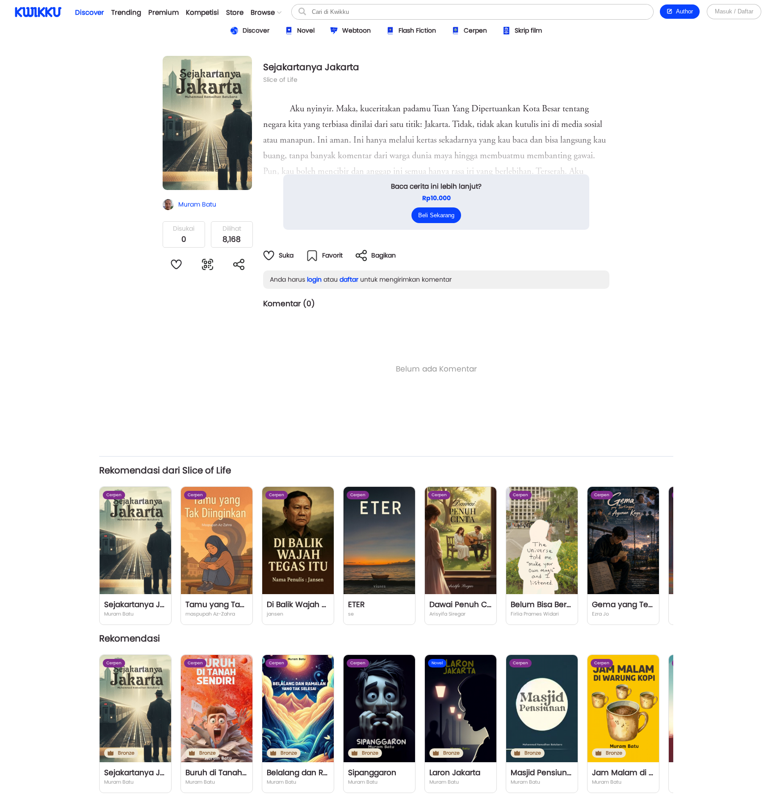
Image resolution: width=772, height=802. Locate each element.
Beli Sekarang (436, 215)
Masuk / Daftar (734, 11)
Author (683, 11)
